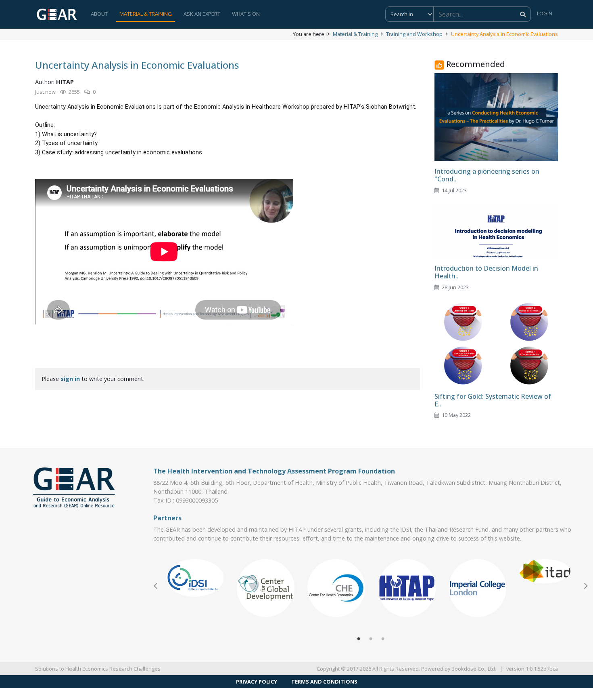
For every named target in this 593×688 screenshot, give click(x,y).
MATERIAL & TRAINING (145, 13)
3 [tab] (383, 639)
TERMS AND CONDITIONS (324, 681)
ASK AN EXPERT (202, 13)
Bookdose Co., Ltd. (473, 668)
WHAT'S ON (246, 13)
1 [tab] (359, 639)
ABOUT (99, 13)
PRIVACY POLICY (256, 681)
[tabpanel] (195, 578)
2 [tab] (371, 639)
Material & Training (355, 34)
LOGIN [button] (544, 13)
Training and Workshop (414, 34)
